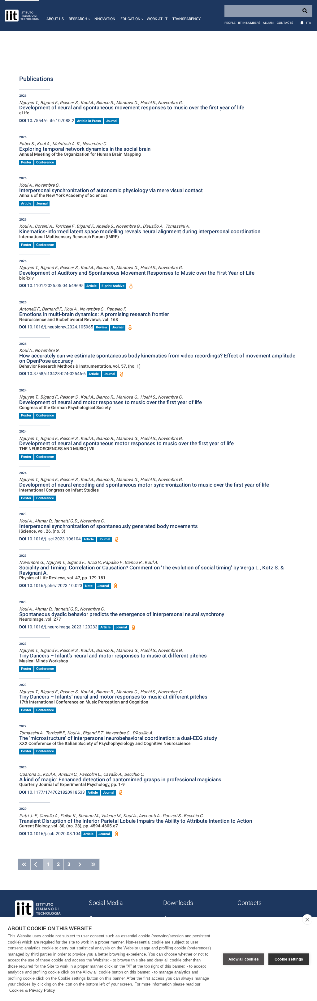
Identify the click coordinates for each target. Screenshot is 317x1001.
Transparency (186, 19)
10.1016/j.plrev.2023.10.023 (50, 585)
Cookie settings (289, 959)
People (230, 22)
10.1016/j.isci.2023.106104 (50, 538)
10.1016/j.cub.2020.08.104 (49, 833)
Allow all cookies (243, 959)
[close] (307, 919)
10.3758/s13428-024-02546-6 (52, 373)
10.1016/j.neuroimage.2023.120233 (58, 626)
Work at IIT (157, 19)
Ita (308, 22)
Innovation (104, 19)
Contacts (285, 22)
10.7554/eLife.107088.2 (46, 120)
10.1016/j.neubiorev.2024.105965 (56, 326)
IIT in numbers (249, 22)
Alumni (268, 22)
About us (55, 19)
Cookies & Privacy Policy (32, 990)
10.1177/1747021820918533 (52, 792)
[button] (78, 15)
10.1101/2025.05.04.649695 (51, 285)
